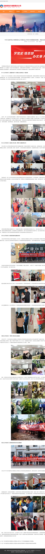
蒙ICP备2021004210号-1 (29, 551)
